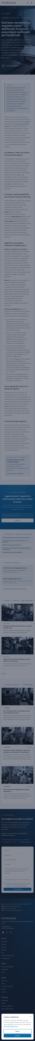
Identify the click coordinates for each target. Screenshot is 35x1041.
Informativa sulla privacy (11, 1026)
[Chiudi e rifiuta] (30, 1016)
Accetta (17, 1035)
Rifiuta (18, 1031)
